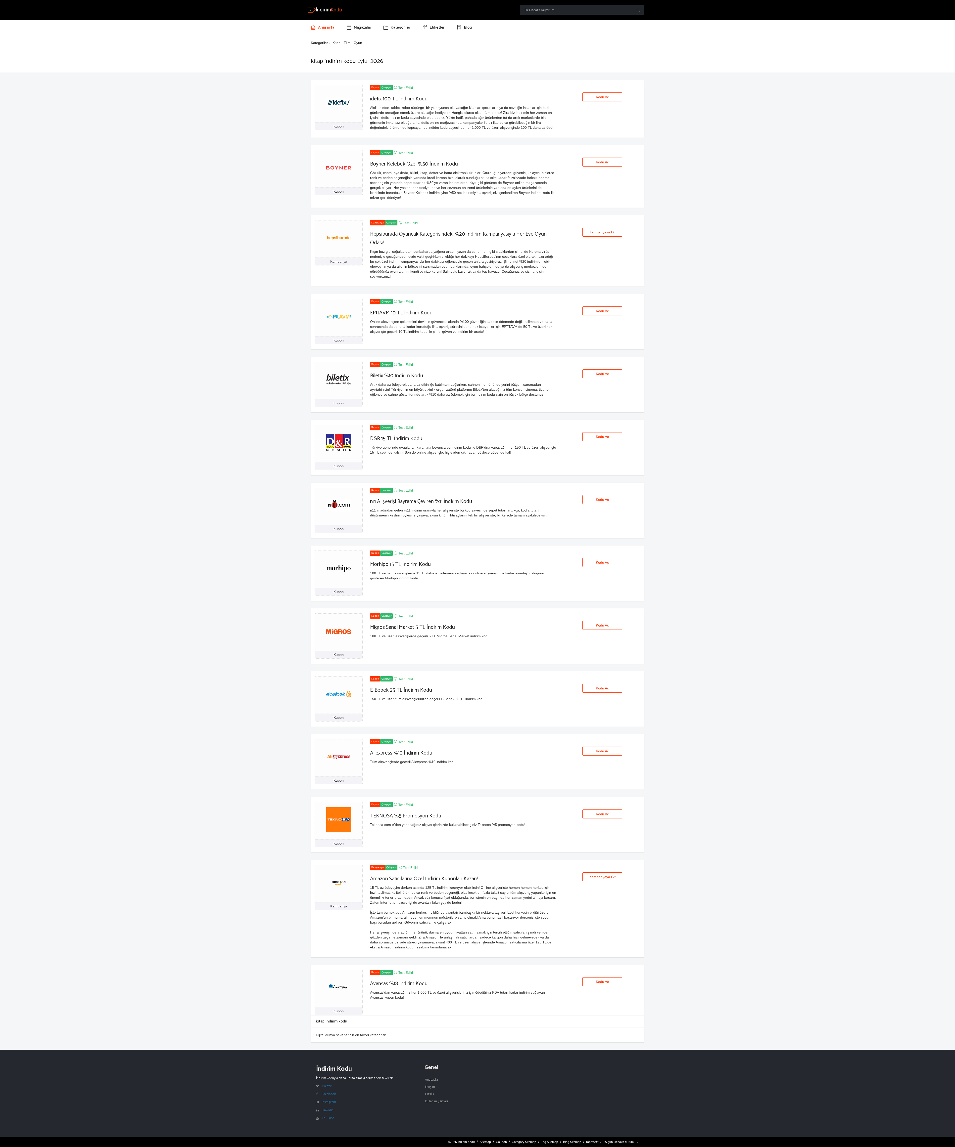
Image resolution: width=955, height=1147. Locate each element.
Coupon (501, 1142)
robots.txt (592, 1142)
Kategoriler (319, 43)
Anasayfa (431, 1079)
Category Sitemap (524, 1142)
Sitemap (485, 1142)
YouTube (328, 1118)
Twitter (327, 1086)
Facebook (329, 1094)
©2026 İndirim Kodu (461, 1142)
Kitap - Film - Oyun (347, 43)
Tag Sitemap (549, 1142)
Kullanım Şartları (436, 1101)
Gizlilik (429, 1094)
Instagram (329, 1102)
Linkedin (328, 1110)
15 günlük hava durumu (619, 1142)
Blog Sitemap (572, 1142)
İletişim (430, 1087)
